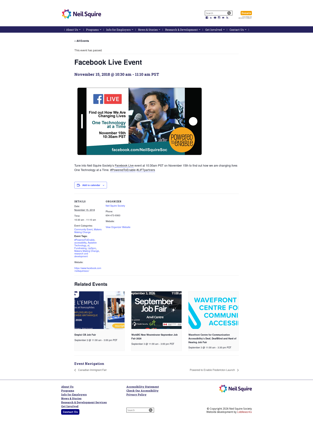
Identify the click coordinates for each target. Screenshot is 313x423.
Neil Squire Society (115, 205)
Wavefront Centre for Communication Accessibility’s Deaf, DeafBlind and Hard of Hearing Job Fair (212, 338)
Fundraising (80, 248)
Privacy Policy (136, 394)
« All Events (81, 41)
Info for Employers (74, 394)
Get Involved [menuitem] (216, 29)
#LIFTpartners (145, 170)
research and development (81, 255)
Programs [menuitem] (95, 29)
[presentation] (100, 310)
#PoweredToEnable (123, 170)
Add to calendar (91, 185)
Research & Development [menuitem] (184, 29)
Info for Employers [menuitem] (121, 29)
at (88, 245)
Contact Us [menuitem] (239, 29)
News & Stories (71, 398)
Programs (67, 390)
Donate (246, 13)
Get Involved (69, 406)
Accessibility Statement (142, 386)
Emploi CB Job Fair (85, 334)
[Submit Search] (229, 13)
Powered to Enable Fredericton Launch (213, 370)
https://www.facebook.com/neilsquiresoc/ (87, 269)
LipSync (92, 248)
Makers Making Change (88, 231)
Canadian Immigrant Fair (92, 370)
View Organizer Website (118, 227)
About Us (67, 386)
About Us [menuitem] (75, 30)
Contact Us (70, 412)
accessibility (80, 242)
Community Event (83, 229)
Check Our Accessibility (142, 390)
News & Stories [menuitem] (150, 29)
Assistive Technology (85, 244)
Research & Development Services (84, 402)
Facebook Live (124, 165)
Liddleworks (244, 412)
